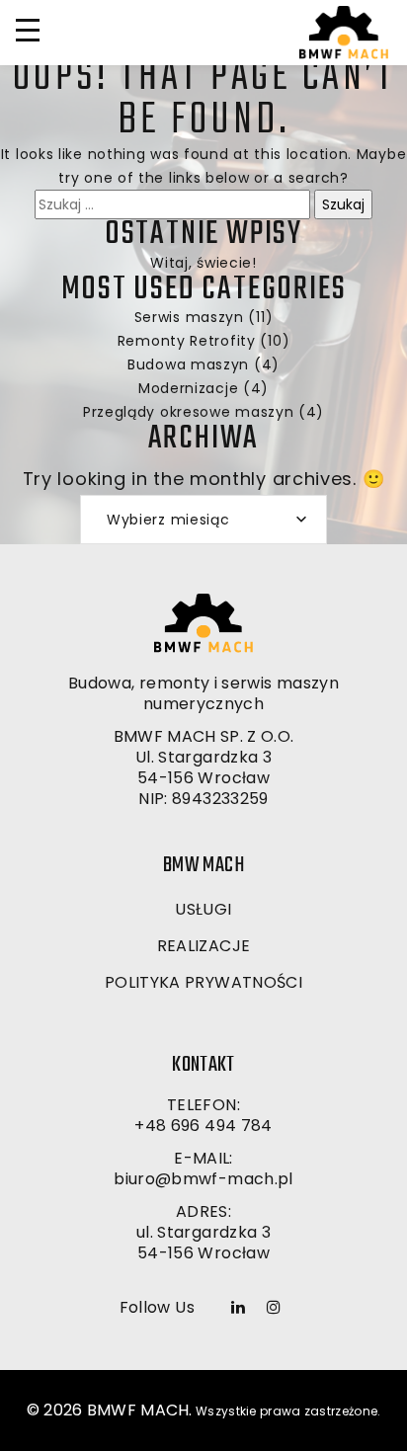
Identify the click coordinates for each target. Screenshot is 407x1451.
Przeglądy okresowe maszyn (188, 412)
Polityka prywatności (203, 982)
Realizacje (204, 945)
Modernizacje (188, 388)
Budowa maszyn (188, 364)
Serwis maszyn (189, 317)
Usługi (203, 909)
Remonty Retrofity (187, 341)
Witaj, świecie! (203, 263)
